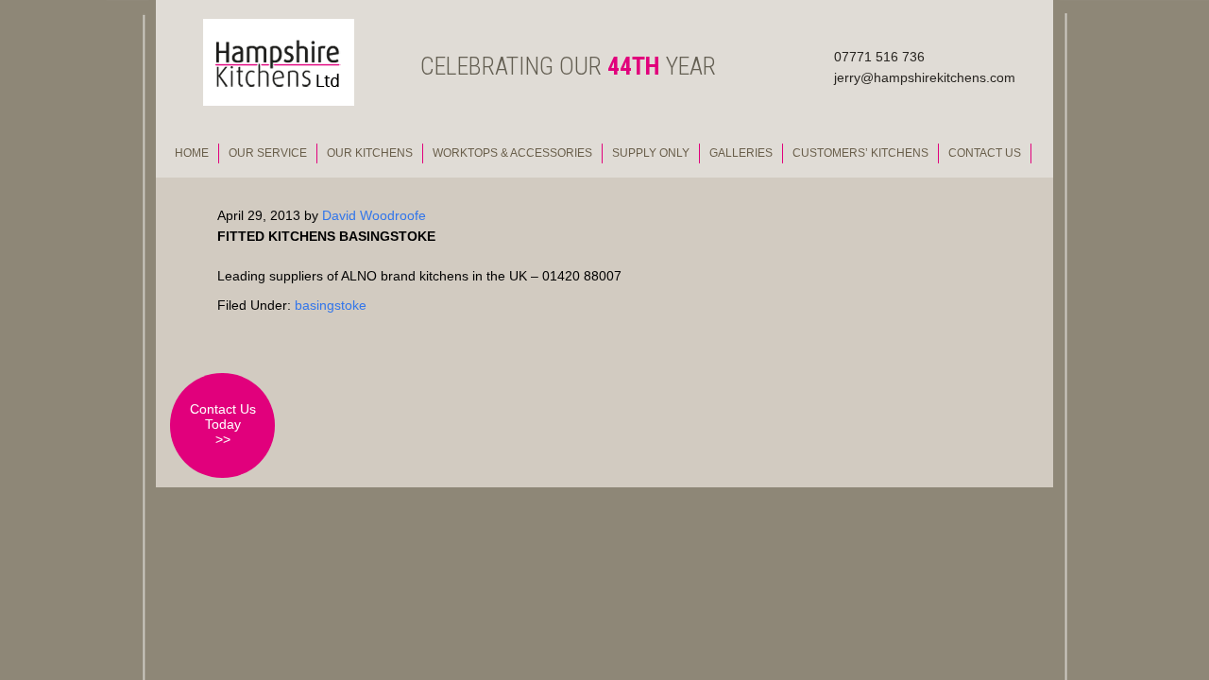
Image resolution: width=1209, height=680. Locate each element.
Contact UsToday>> (223, 424)
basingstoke (330, 305)
